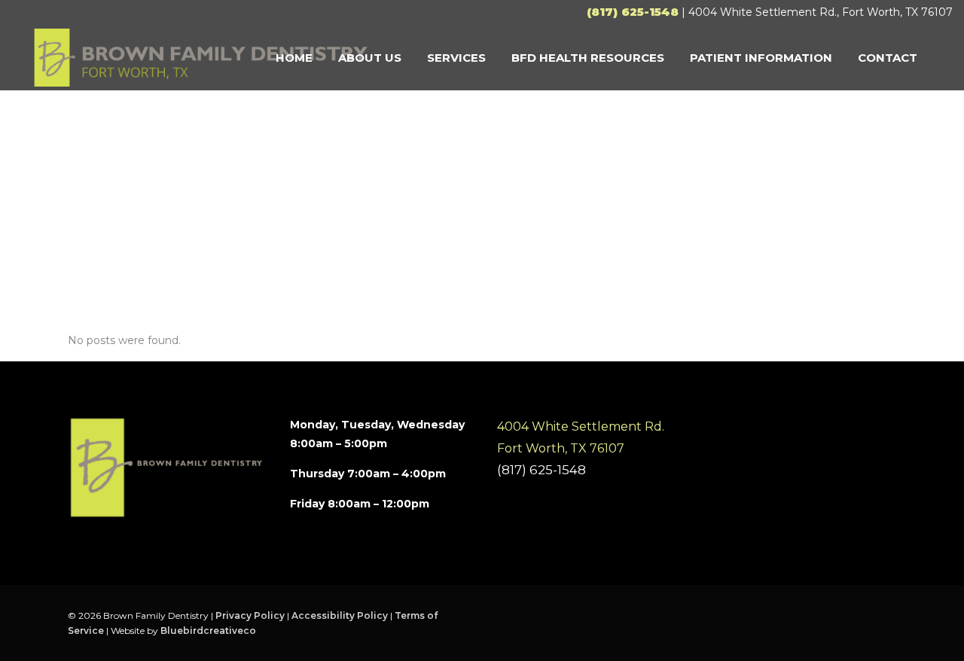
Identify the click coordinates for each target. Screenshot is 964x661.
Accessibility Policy (339, 615)
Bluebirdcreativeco (208, 630)
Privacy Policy (250, 615)
